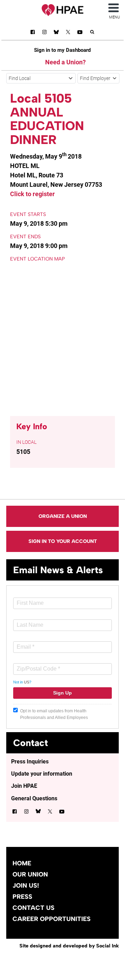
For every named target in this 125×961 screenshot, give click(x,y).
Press (22, 896)
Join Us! (25, 885)
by (69, 946)
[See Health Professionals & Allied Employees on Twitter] (68, 33)
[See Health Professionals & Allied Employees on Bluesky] (56, 33)
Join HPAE (24, 786)
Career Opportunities (51, 919)
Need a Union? (65, 62)
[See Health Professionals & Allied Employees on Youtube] (79, 33)
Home (21, 863)
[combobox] (41, 78)
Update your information (41, 773)
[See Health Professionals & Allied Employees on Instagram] (44, 33)
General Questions (34, 798)
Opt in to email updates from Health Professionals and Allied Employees (54, 714)
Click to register (32, 194)
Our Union (30, 874)
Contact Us (33, 908)
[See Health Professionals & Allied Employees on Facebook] (32, 33)
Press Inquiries (30, 761)
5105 (23, 451)
